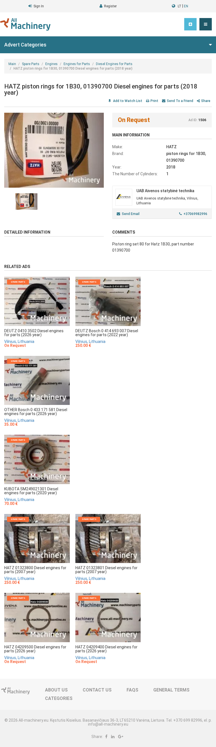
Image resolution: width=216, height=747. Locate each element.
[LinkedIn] (113, 737)
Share (205, 101)
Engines (51, 64)
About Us (56, 690)
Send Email (131, 214)
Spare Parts (30, 64)
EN (186, 6)
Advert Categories (25, 45)
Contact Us (97, 690)
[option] (54, 150)
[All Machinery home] (25, 24)
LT (179, 6)
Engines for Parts (77, 64)
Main (12, 64)
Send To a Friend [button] (180, 101)
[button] (205, 24)
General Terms (171, 690)
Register (110, 6)
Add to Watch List (127, 101)
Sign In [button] (38, 6)
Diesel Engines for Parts (114, 64)
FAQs (132, 690)
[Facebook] (106, 737)
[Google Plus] (121, 737)
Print (154, 101)
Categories (59, 698)
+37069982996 (195, 214)
